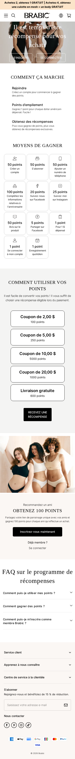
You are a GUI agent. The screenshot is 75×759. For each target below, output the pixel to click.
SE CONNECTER (51, 57)
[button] (6, 16)
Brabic (41, 753)
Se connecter (37, 548)
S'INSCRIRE (20, 57)
